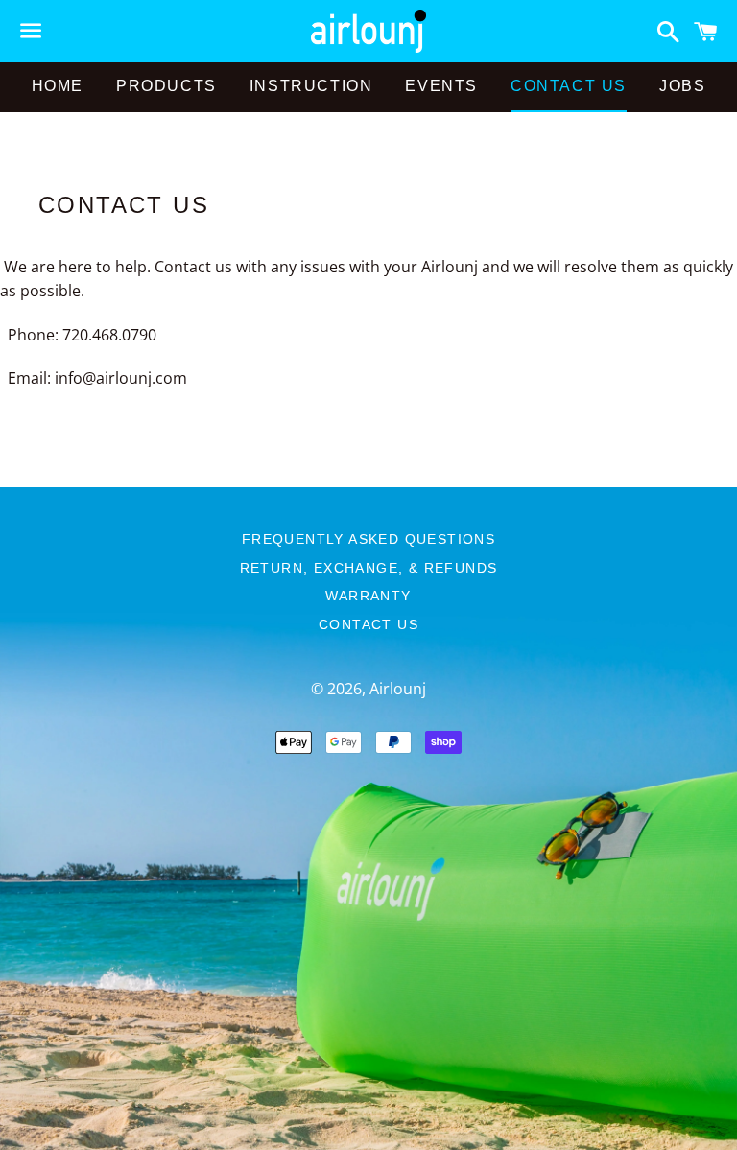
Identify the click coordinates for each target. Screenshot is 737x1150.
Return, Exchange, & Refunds (369, 567)
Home (57, 86)
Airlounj (397, 688)
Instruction (311, 86)
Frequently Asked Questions (368, 539)
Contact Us (569, 86)
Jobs (682, 86)
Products (166, 86)
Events (441, 86)
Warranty (368, 595)
